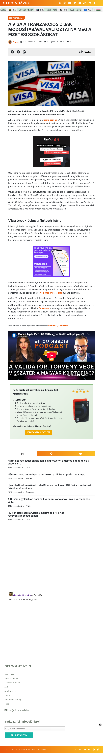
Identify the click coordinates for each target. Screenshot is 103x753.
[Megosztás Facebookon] (12, 52)
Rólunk (8, 695)
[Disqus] (51, 557)
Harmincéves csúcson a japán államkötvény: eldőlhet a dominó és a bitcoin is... (48, 462)
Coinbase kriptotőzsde (51, 292)
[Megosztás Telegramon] (18, 52)
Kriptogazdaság (16, 18)
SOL (43, 10)
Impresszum (10, 674)
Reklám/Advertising (13, 699)
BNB (17, 10)
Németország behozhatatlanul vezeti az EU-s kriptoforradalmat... (47, 474)
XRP (66, 10)
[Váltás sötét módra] (94, 3)
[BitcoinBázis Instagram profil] (65, 3)
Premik (29, 506)
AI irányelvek (10, 691)
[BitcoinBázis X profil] (60, 3)
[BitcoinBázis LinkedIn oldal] (75, 3)
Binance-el (44, 308)
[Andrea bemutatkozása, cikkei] (10, 42)
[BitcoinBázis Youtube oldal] (69, 3)
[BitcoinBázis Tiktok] (84, 3)
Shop (7, 704)
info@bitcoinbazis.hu (18, 710)
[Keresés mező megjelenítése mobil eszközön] (90, 3)
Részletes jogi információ (58, 325)
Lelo (28, 467)
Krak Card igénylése (38, 432)
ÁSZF (7, 686)
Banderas (30, 492)
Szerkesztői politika (13, 682)
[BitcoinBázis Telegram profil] (80, 3)
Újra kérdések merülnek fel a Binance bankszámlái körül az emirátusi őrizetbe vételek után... (49, 487)
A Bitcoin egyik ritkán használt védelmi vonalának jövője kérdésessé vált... (49, 500)
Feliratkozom (19, 735)
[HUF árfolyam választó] (98, 10)
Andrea (15, 42)
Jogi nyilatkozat (11, 678)
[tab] (22, 453)
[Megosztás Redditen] (24, 52)
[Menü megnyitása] (99, 3)
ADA (92, 10)
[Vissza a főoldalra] (15, 2)
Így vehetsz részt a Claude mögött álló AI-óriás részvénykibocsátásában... (36, 514)
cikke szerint (50, 119)
